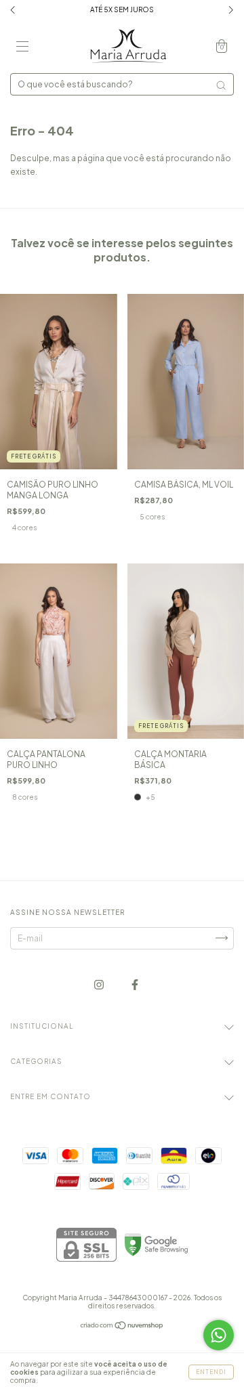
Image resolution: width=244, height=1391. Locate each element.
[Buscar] (220, 85)
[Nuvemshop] (122, 1327)
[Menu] (22, 48)
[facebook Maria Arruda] (135, 984)
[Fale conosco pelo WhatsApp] (218, 1335)
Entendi (211, 1372)
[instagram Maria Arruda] (100, 984)
